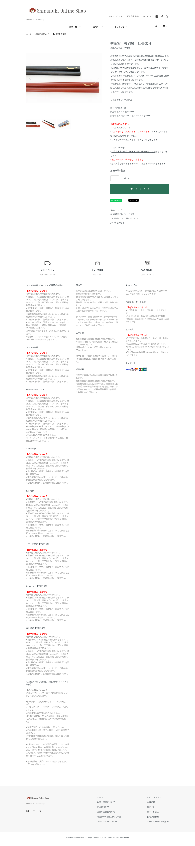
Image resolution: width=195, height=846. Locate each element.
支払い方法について (106, 811)
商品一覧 (73, 26)
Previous (30, 78)
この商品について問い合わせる (124, 218)
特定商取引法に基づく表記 (122, 214)
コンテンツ (119, 26)
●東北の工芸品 (41, 34)
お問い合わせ (153, 816)
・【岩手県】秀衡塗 (58, 34)
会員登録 (151, 802)
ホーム (28, 34)
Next (97, 78)
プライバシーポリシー (107, 821)
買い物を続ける (117, 222)
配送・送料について (106, 802)
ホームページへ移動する (158, 821)
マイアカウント (115, 16)
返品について (116, 210)
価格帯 (96, 26)
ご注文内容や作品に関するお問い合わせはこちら (133, 151)
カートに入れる (142, 189)
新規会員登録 (133, 16)
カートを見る (153, 811)
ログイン (147, 16)
